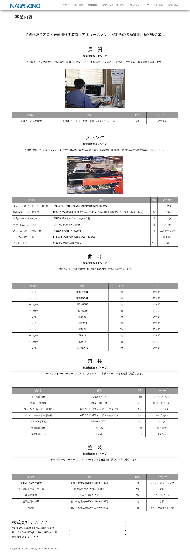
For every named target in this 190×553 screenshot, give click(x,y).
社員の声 (132, 530)
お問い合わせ (175, 5)
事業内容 (93, 5)
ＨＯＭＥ (65, 5)
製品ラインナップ (139, 5)
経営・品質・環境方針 (114, 5)
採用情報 (158, 5)
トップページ (78, 522)
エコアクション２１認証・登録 (144, 522)
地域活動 (132, 526)
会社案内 (79, 5)
